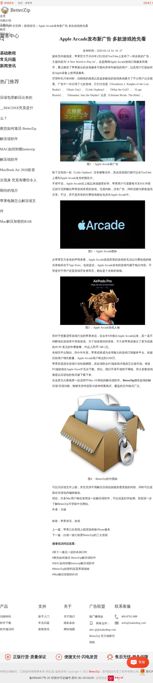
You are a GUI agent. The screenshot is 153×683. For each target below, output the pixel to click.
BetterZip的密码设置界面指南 (70, 568)
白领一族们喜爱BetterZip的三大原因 (85, 535)
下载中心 (5, 25)
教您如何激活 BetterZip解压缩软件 (74, 557)
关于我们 (69, 616)
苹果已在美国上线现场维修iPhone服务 (86, 529)
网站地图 (69, 629)
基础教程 (8, 53)
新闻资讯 (8, 66)
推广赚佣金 (96, 616)
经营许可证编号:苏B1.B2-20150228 (72, 677)
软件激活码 (7, 629)
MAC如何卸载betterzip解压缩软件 (73, 563)
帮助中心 (5, 33)
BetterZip (94, 671)
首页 (3, 16)
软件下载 (5, 622)
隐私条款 (69, 622)
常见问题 (8, 59)
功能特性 (5, 616)
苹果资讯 (66, 521)
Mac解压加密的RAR (16, 221)
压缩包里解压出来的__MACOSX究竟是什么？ (16, 108)
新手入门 (43, 616)
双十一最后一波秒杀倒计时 (69, 552)
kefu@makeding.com (134, 622)
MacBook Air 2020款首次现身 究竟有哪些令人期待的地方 (18, 180)
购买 (3, 29)
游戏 (77, 521)
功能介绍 (5, 20)
